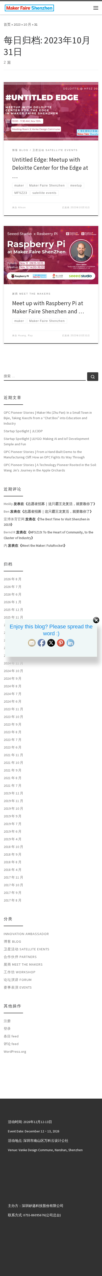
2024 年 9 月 (13, 678)
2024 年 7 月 (13, 694)
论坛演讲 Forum (18, 979)
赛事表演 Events (18, 987)
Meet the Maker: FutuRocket (43, 545)
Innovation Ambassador (26, 934)
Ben (6, 511)
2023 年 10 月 (13, 716)
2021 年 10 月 (13, 762)
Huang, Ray (25, 335)
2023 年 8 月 (13, 732)
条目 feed (11, 1036)
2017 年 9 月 (13, 892)
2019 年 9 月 (13, 816)
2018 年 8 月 (13, 862)
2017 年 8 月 (13, 900)
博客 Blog (12, 941)
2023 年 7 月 (13, 739)
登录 (7, 1028)
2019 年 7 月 (13, 824)
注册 (7, 1021)
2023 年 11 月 (13, 709)
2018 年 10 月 (13, 846)
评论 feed (11, 1044)
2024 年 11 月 (13, 663)
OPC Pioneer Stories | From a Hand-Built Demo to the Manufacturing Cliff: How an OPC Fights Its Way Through (44, 454)
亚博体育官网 (14, 519)
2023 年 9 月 (13, 724)
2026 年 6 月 (13, 594)
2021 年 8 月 (13, 778)
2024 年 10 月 (13, 671)
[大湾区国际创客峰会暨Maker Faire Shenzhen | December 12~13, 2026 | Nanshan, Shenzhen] (29, 7)
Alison (22, 207)
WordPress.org (15, 1051)
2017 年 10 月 (13, 885)
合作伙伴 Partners (20, 957)
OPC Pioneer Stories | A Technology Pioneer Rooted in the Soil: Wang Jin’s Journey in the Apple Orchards (50, 467)
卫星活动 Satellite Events (27, 949)
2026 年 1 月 (13, 602)
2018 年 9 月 (13, 854)
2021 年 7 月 (13, 785)
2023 (17, 24)
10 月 (27, 24)
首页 (7, 24)
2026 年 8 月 (13, 579)
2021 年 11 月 (13, 755)
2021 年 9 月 (13, 770)
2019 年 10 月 (13, 808)
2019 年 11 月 (13, 801)
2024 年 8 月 (13, 686)
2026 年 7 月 (13, 586)
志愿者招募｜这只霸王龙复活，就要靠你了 (60, 504)
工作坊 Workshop (20, 972)
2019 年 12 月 (13, 793)
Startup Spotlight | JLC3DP (23, 431)
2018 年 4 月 (13, 869)
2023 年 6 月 (13, 747)
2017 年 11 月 (13, 877)
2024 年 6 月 (13, 701)
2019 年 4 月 (13, 839)
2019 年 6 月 (13, 831)
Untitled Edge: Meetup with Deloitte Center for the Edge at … (50, 168)
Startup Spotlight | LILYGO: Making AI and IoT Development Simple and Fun (46, 441)
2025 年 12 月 (13, 609)
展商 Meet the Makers (23, 964)
